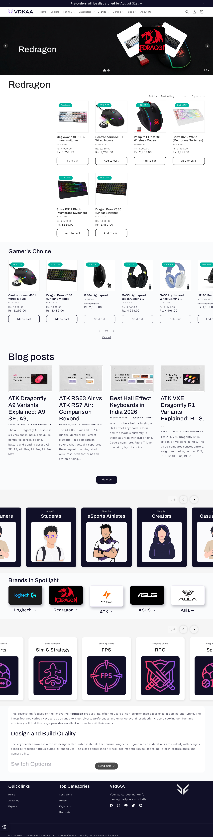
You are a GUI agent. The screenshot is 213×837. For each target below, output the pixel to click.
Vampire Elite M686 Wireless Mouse (147, 138)
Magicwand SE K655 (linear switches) (71, 138)
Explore (12, 806)
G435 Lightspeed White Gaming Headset (172, 297)
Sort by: (153, 96)
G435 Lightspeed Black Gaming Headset (134, 297)
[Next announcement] (203, 3)
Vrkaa (20, 835)
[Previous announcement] (9, 3)
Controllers (65, 794)
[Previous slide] (5, 45)
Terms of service (68, 835)
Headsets (64, 812)
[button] (69, 11)
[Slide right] (113, 331)
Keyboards (65, 806)
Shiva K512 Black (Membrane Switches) (72, 211)
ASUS (145, 610)
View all (106, 337)
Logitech (23, 610)
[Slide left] (99, 331)
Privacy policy (50, 835)
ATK (104, 612)
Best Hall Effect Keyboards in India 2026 (130, 405)
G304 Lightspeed (96, 295)
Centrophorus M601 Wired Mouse (109, 138)
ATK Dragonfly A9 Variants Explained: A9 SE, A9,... (27, 408)
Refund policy (33, 835)
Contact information (108, 835)
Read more (104, 766)
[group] (51, 537)
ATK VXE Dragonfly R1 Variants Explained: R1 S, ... (183, 411)
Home (11, 794)
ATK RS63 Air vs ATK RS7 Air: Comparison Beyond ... (80, 408)
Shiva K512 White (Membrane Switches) (188, 138)
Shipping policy (87, 835)
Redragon (64, 610)
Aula (185, 610)
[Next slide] (207, 45)
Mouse (63, 800)
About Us (13, 800)
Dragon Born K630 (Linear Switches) (108, 211)
